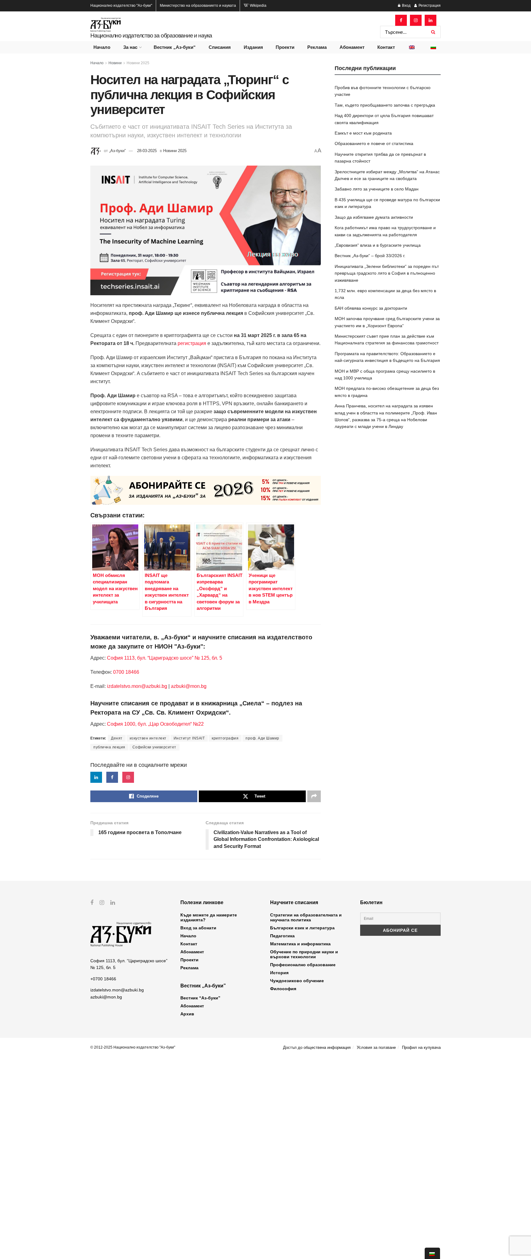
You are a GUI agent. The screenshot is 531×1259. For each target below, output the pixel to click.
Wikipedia (257, 5)
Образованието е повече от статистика (374, 143)
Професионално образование (303, 964)
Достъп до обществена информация (317, 1047)
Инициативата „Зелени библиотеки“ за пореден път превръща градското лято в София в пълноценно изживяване (387, 273)
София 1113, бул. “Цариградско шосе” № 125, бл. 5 (164, 658)
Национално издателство (121, 5)
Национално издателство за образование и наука (151, 35)
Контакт (386, 47)
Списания (220, 47)
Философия (283, 988)
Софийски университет (154, 747)
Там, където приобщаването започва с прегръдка (385, 105)
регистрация (192, 343)
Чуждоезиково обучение (297, 980)
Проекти (285, 47)
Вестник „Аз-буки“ (175, 47)
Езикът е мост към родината (363, 133)
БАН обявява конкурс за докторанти (371, 308)
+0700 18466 (103, 978)
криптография (225, 738)
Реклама (317, 47)
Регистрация (429, 5)
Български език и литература (302, 927)
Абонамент (352, 47)
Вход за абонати (198, 927)
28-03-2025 (147, 150)
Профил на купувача (421, 1047)
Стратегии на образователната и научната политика (306, 917)
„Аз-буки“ (117, 150)
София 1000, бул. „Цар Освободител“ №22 (155, 724)
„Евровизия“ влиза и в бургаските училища (378, 245)
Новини (115, 63)
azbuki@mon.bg (188, 686)
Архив (187, 1013)
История (279, 972)
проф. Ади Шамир (262, 738)
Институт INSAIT (189, 738)
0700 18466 (126, 672)
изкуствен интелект (148, 738)
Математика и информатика (300, 943)
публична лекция (109, 747)
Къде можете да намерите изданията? (208, 917)
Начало (101, 47)
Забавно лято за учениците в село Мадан (377, 188)
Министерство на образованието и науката (198, 5)
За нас (130, 47)
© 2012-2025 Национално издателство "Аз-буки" (132, 1047)
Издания (253, 47)
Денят (117, 738)
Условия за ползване (376, 1047)
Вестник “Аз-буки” (200, 997)
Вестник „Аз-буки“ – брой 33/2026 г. (370, 255)
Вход (406, 5)
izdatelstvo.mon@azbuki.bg (137, 686)
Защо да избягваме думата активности (374, 217)
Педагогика (282, 935)
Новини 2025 (138, 63)
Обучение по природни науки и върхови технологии (304, 954)
